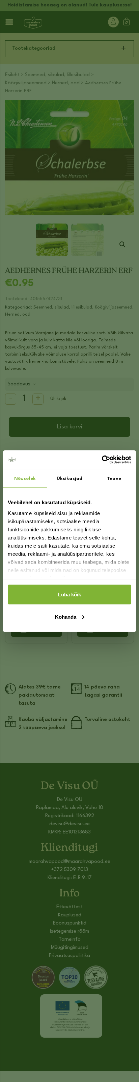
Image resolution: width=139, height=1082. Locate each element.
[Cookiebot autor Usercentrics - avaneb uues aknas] (101, 459)
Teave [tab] (114, 478)
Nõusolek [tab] (25, 478)
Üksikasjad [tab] (69, 478)
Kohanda (65, 616)
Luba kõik (69, 594)
